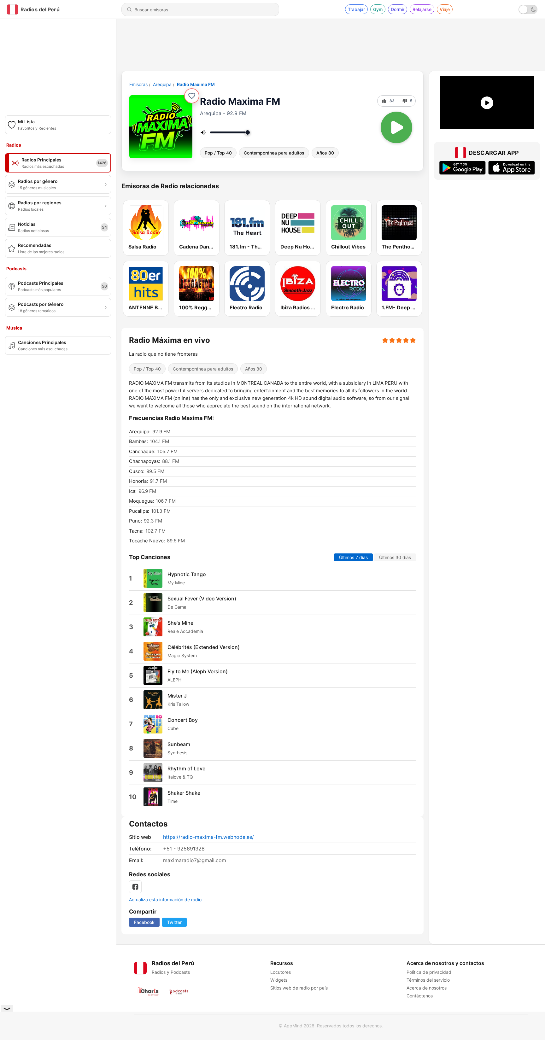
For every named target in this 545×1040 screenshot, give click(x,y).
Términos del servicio (428, 980)
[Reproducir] (396, 127)
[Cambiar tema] (528, 9)
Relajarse (422, 9)
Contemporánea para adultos (274, 152)
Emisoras (138, 84)
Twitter (174, 922)
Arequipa (162, 84)
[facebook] (135, 886)
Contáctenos (420, 995)
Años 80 (325, 152)
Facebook (144, 922)
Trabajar (356, 9)
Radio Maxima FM (196, 84)
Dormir (397, 9)
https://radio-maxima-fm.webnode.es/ (208, 837)
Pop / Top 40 (218, 152)
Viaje (445, 9)
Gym (378, 9)
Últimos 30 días (395, 557)
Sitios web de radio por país (299, 987)
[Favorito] (191, 95)
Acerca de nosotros (427, 987)
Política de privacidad (429, 972)
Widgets (278, 980)
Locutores (280, 972)
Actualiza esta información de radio (165, 899)
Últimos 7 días (353, 557)
